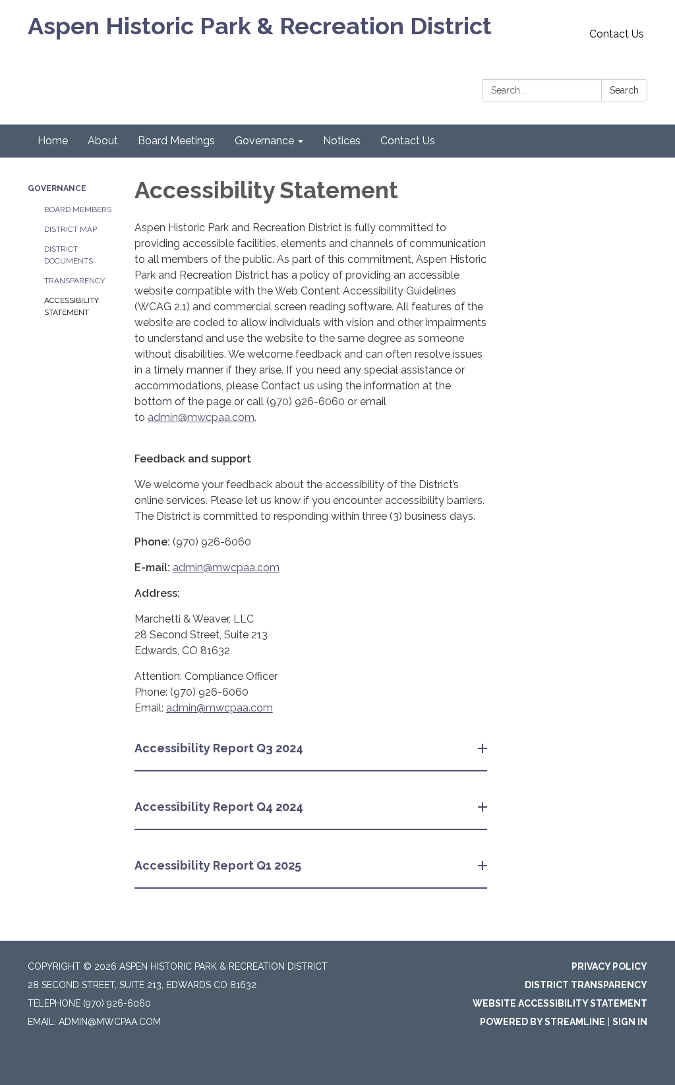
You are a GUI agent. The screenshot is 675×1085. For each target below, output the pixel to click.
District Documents (68, 254)
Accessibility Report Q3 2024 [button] (218, 748)
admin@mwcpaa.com (201, 417)
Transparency (74, 280)
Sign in (629, 1021)
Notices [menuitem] (342, 140)
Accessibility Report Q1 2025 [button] (217, 865)
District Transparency (586, 985)
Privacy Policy (609, 966)
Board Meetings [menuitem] (176, 140)
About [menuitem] (103, 140)
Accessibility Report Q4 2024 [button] (218, 807)
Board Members (77, 209)
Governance (57, 188)
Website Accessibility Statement (560, 1003)
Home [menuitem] (53, 140)
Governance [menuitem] (264, 140)
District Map (70, 229)
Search (624, 90)
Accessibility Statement (71, 306)
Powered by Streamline (542, 1021)
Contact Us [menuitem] (407, 140)
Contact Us (616, 34)
